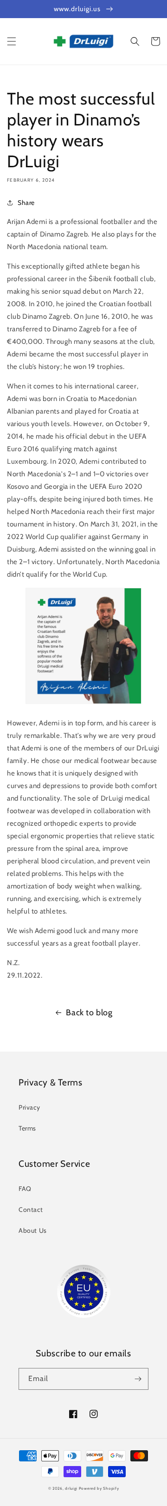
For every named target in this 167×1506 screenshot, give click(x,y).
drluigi (71, 1488)
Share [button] (26, 202)
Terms (27, 1128)
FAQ (25, 1188)
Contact (31, 1209)
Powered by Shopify (99, 1488)
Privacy (29, 1107)
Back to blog (89, 1012)
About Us (33, 1230)
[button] (11, 41)
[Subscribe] (138, 1379)
